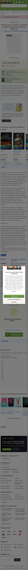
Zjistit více (14, 291)
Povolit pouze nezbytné (14, 299)
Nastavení (14, 301)
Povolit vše (14, 296)
